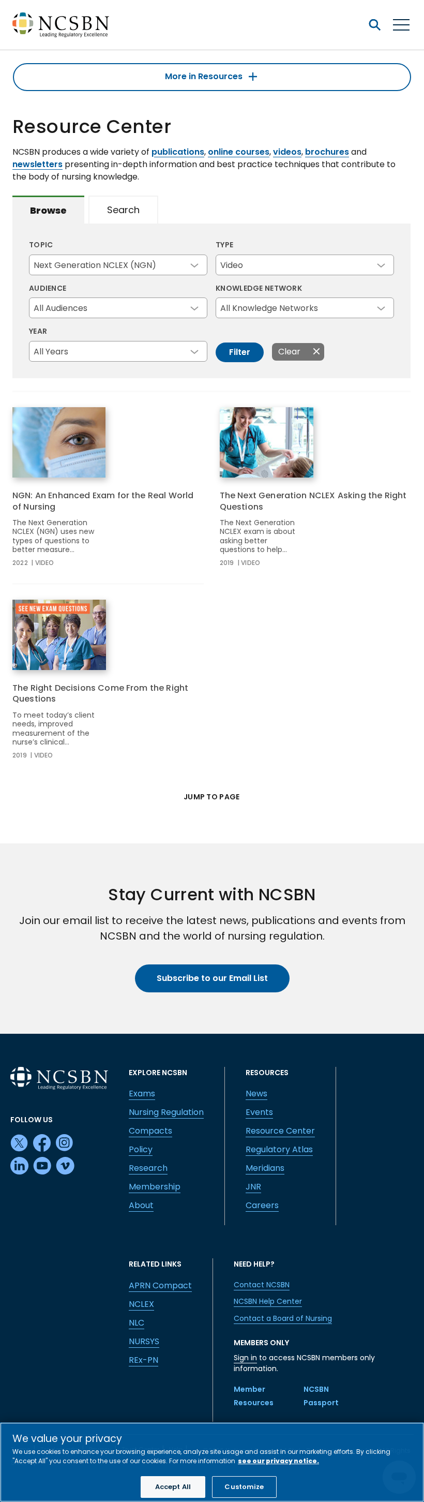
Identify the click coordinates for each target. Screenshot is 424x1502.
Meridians (265, 1168)
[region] (212, 1462)
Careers (262, 1205)
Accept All (173, 1487)
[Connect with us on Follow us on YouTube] (42, 1166)
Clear (289, 352)
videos (287, 152)
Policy (141, 1149)
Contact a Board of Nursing (283, 1318)
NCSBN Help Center (268, 1301)
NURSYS (144, 1341)
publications (178, 152)
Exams (142, 1093)
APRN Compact (160, 1285)
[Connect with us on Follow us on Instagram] (65, 1143)
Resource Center (280, 1131)
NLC (136, 1323)
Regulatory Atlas (279, 1149)
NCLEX (141, 1304)
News (256, 1093)
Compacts (150, 1131)
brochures (327, 152)
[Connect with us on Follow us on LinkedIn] (19, 1166)
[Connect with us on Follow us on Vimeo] (65, 1166)
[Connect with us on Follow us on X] (19, 1143)
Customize (244, 1487)
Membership (154, 1187)
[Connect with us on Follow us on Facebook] (42, 1143)
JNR (253, 1187)
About (141, 1205)
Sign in (245, 1357)
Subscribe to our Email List (212, 978)
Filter (239, 352)
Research (148, 1168)
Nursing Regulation (166, 1112)
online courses (238, 152)
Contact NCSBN (262, 1285)
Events (259, 1112)
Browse (48, 210)
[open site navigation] (374, 25)
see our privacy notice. (278, 1460)
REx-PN (143, 1360)
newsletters (37, 164)
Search (123, 209)
